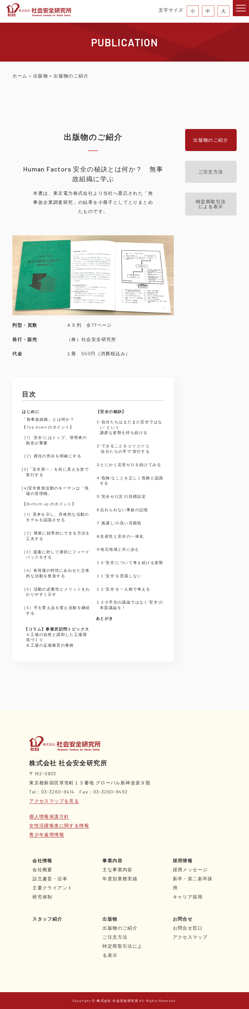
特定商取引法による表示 (211, 204)
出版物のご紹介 (210, 140)
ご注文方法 (210, 171)
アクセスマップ (190, 937)
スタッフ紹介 (47, 918)
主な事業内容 (117, 869)
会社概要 (42, 869)
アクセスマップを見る (54, 801)
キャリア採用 (188, 896)
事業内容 (112, 860)
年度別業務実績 (119, 878)
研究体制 (42, 896)
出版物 (109, 918)
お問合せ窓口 (188, 928)
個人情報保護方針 (49, 816)
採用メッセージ (190, 869)
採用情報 (183, 860)
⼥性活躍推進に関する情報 (59, 825)
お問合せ (183, 918)
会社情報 (42, 860)
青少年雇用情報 (46, 834)
